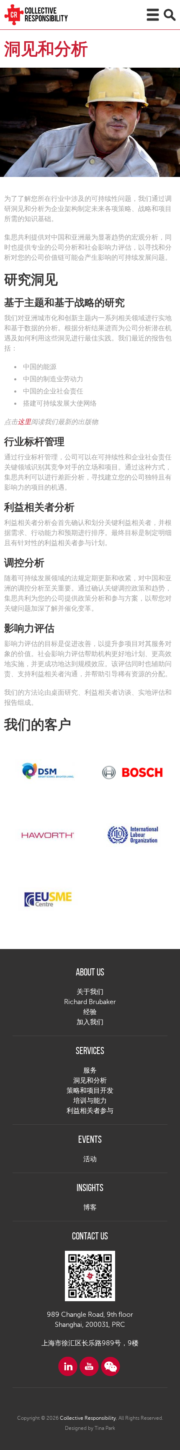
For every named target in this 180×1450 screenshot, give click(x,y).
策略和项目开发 (90, 1090)
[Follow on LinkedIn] (67, 1366)
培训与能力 (90, 1101)
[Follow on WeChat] (110, 1366)
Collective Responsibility (88, 1418)
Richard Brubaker (90, 1002)
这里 (24, 422)
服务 (90, 1070)
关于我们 (90, 992)
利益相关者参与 (90, 1111)
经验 (90, 1012)
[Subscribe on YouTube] (89, 1366)
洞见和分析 (90, 1080)
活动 (90, 1159)
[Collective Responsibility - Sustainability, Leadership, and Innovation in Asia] (46, 14)
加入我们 (90, 1022)
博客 (90, 1207)
